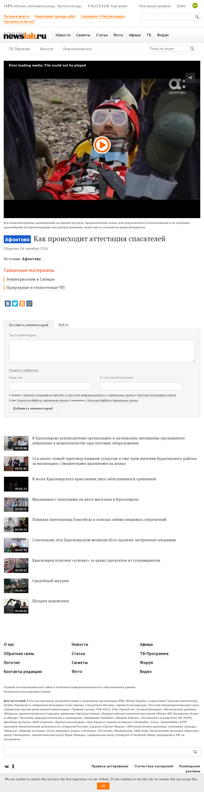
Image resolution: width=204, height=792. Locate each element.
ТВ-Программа (154, 653)
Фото (77, 671)
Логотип (12, 662)
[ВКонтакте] (8, 303)
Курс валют (119, 6)
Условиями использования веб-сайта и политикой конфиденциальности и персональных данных (78, 395)
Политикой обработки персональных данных (112, 400)
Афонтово (17, 239)
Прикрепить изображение (23, 370)
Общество (11, 248)
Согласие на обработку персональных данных (42, 400)
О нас (9, 644)
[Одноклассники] (22, 303)
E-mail (116, 377)
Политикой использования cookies (156, 395)
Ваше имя (16, 377)
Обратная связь (19, 653)
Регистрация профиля (155, 6)
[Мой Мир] (29, 303)
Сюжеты (80, 662)
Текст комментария (22, 335)
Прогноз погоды (69, 6)
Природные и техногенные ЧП (35, 287)
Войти (181, 6)
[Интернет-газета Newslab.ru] (25, 35)
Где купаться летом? (19, 21)
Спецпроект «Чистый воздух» (103, 16)
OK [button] (103, 786)
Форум (146, 662)
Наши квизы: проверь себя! (55, 16)
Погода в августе (16, 16)
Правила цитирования (110, 766)
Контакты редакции (23, 671)
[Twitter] (15, 303)
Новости (80, 644)
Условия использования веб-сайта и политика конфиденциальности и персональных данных (70, 687)
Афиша (146, 644)
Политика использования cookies (27, 691)
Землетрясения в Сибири (30, 279)
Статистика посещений (153, 766)
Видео (146, 671)
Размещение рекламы (189, 768)
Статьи (78, 653)
